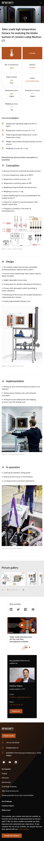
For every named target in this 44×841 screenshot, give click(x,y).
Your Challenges (7, 801)
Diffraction (5, 778)
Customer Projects (8, 806)
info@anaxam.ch (12, 748)
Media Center (6, 810)
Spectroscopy (6, 782)
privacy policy (23, 829)
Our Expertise (6, 769)
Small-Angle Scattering (9, 787)
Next (23, 590)
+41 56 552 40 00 (12, 742)
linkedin (16, 762)
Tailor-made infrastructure (10, 791)
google (4, 762)
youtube (10, 762)
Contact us (16, 711)
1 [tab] (7, 589)
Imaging (4, 773)
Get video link (33, 630)
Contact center (8, 736)
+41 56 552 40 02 (16, 704)
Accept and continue (11, 836)
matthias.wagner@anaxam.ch (20, 697)
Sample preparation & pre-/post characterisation (18, 795)
